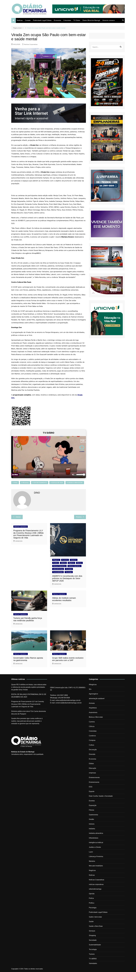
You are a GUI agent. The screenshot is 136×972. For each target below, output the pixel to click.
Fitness (91, 810)
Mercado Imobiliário (96, 866)
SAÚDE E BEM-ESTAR (75, 482)
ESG (90, 787)
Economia (57, 20)
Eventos (55, 563)
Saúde (91, 921)
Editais (91, 763)
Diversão (92, 754)
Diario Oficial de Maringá (91, 20)
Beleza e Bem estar (96, 717)
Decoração (93, 749)
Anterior (18, 517)
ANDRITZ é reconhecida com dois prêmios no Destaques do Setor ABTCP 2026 (67, 578)
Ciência (91, 726)
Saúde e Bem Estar (96, 926)
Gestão (91, 819)
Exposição (92, 805)
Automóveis (93, 712)
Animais (92, 703)
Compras (92, 740)
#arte (15, 482)
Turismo (92, 954)
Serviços (92, 931)
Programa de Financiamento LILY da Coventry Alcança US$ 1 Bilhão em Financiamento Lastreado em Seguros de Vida (27, 704)
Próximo (79, 517)
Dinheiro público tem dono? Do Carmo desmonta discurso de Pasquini (28, 712)
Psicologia (92, 907)
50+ (90, 689)
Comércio (92, 736)
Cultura (91, 745)
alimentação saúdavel (96, 698)
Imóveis (91, 824)
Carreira (92, 722)
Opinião (91, 894)
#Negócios (56, 560)
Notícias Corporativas (31, 44)
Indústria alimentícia (96, 833)
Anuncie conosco (108, 20)
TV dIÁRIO (93, 959)
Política (91, 903)
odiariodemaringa (58, 569)
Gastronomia (93, 815)
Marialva (92, 861)
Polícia (91, 898)
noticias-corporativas (74, 566)
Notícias (20, 20)
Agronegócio (93, 694)
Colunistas (67, 20)
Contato (28, 20)
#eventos (26, 482)
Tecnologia (69, 572)
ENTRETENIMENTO (40, 482)
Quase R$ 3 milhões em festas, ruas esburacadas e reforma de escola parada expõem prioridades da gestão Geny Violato (28, 687)
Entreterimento (94, 782)
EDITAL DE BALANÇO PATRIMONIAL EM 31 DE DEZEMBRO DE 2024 (28, 695)
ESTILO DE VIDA (57, 482)
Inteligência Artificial (96, 842)
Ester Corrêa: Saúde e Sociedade (101, 796)
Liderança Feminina (96, 856)
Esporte (91, 791)
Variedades (93, 963)
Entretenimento (94, 777)
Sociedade (69, 569)
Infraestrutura (93, 838)
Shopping (92, 935)
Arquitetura (93, 708)
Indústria (63, 563)
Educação (92, 768)
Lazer (91, 852)
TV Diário (76, 20)
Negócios (71, 563)
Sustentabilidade (58, 572)
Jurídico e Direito (95, 847)
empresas (73, 560)
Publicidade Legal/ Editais (42, 20)
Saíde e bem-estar (95, 917)
